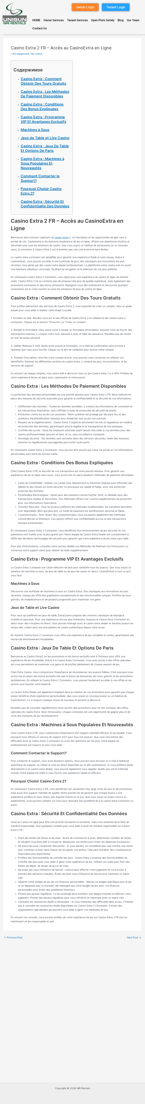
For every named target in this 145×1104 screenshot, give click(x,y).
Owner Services (54, 20)
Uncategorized (20, 53)
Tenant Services (77, 20)
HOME (36, 20)
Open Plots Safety (102, 20)
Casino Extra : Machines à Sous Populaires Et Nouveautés (42, 163)
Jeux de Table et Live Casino (45, 138)
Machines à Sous (35, 130)
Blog (121, 20)
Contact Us (39, 28)
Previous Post (13, 937)
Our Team (133, 20)
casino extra (62, 237)
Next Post (134, 937)
